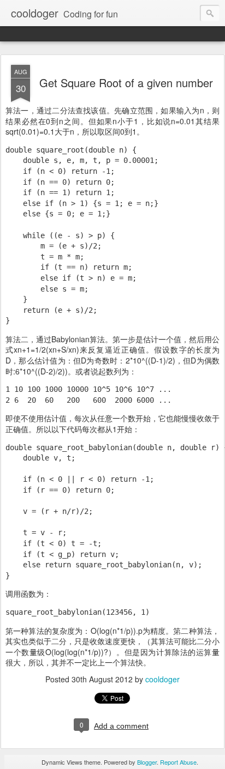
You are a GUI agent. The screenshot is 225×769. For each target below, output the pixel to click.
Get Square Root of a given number (126, 82)
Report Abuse (178, 762)
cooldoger (162, 679)
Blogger (147, 762)
